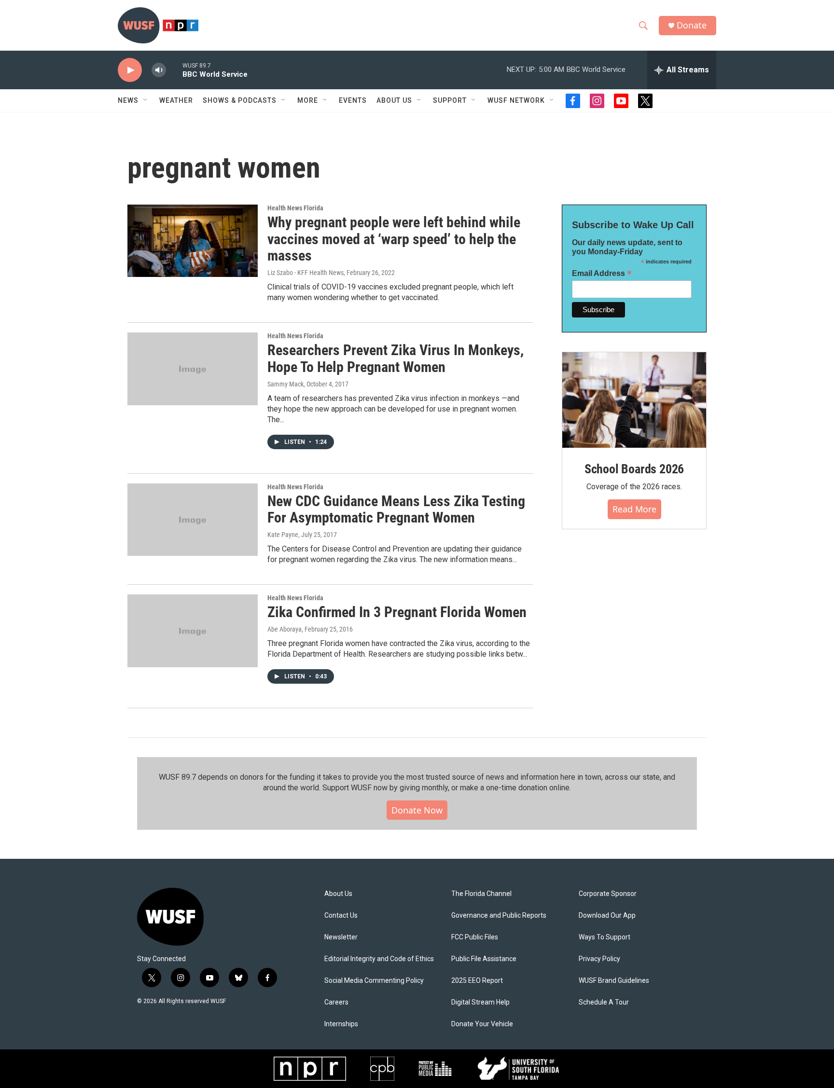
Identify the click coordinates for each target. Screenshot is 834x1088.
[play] (130, 70)
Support (450, 100)
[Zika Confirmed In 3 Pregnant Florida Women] (192, 630)
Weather (176, 100)
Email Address (602, 273)
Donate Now (417, 810)
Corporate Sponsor (608, 893)
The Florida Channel (481, 893)
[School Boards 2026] (634, 400)
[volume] (159, 70)
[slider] (174, 70)
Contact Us (341, 915)
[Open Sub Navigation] (146, 100)
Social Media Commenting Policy (374, 980)
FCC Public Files (474, 937)
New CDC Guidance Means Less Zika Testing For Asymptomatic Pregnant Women (396, 509)
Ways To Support (604, 937)
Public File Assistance (483, 959)
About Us (338, 893)
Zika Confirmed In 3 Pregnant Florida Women (397, 612)
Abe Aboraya (284, 629)
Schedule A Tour (604, 1002)
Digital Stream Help (480, 1002)
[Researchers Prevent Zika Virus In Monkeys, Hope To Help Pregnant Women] (192, 368)
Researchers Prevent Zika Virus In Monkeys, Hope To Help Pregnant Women (395, 358)
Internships (341, 1024)
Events (353, 100)
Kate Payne (282, 534)
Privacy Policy (599, 959)
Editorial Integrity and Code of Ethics (379, 959)
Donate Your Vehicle (482, 1024)
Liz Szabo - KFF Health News (305, 272)
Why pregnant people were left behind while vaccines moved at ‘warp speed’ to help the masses (393, 239)
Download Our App (607, 915)
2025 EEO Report (477, 980)
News (128, 100)
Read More (634, 509)
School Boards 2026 (634, 469)
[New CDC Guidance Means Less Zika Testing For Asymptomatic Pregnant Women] (192, 519)
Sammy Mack (285, 384)
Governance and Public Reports (498, 915)
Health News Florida (295, 208)
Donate (692, 25)
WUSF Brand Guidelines (614, 980)
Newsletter (341, 937)
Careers (336, 1002)
